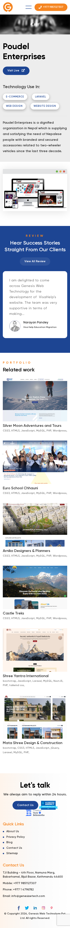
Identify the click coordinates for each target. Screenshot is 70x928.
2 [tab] (28, 344)
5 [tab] (44, 344)
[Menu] (28, 7)
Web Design (14, 106)
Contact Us (25, 805)
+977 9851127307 (24, 883)
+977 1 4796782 (23, 889)
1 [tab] (23, 344)
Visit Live (13, 70)
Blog (9, 842)
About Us (12, 831)
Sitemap (12, 853)
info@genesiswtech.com (28, 896)
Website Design (45, 106)
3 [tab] (33, 344)
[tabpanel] (35, 304)
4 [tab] (39, 344)
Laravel (40, 97)
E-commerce (15, 97)
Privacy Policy (15, 837)
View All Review (35, 261)
